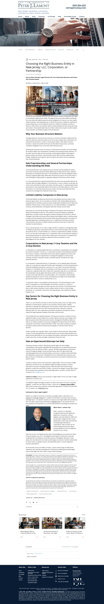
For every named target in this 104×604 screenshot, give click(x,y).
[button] (27, 16)
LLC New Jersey (72, 491)
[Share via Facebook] (26, 502)
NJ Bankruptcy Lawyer (45, 588)
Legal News (40, 49)
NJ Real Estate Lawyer (24, 588)
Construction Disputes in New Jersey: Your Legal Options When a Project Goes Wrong (51, 532)
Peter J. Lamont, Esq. (33, 577)
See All (83, 514)
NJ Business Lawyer (35, 588)
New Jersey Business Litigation (47, 491)
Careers (20, 579)
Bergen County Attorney (32, 491)
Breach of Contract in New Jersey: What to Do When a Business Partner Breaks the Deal (74, 532)
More (77, 49)
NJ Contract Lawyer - (67, 588)
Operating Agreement (32, 494)
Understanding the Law (30, 49)
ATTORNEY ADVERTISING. (58, 591)
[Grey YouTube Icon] (56, 576)
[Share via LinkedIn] (33, 502)
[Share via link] (37, 502)
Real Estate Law (70, 49)
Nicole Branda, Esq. (32, 580)
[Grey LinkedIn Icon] (56, 581)
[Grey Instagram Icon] (56, 574)
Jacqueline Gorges (32, 582)
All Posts (20, 49)
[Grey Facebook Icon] (56, 571)
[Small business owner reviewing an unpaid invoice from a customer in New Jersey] (29, 523)
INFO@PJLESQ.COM (76, 8)
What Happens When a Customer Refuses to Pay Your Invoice (28, 532)
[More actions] (77, 59)
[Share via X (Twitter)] (30, 502)
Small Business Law (62, 491)
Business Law (61, 49)
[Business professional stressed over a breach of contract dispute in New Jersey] (75, 523)
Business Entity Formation (45, 494)
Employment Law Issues (50, 49)
